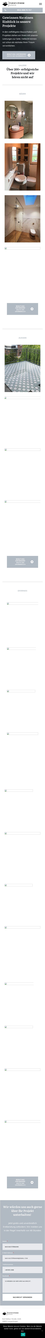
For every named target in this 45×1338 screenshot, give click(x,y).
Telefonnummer (8, 1264)
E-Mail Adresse (8, 1253)
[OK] (42, 1331)
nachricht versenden (22, 1297)
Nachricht (6, 1276)
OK (23, 1334)
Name (5, 1241)
